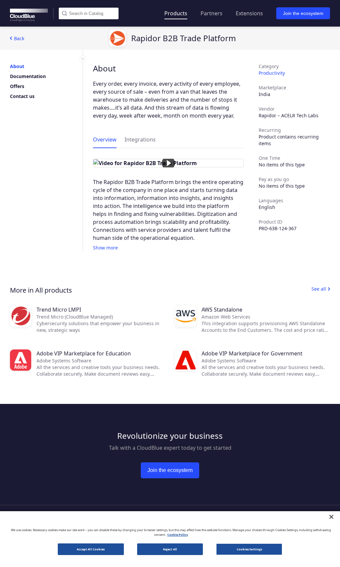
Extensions (249, 13)
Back (19, 38)
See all (318, 289)
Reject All (170, 549)
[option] (168, 163)
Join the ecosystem (303, 13)
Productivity (272, 73)
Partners (211, 13)
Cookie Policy (177, 534)
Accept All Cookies (91, 549)
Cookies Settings (249, 549)
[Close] (331, 517)
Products (175, 13)
